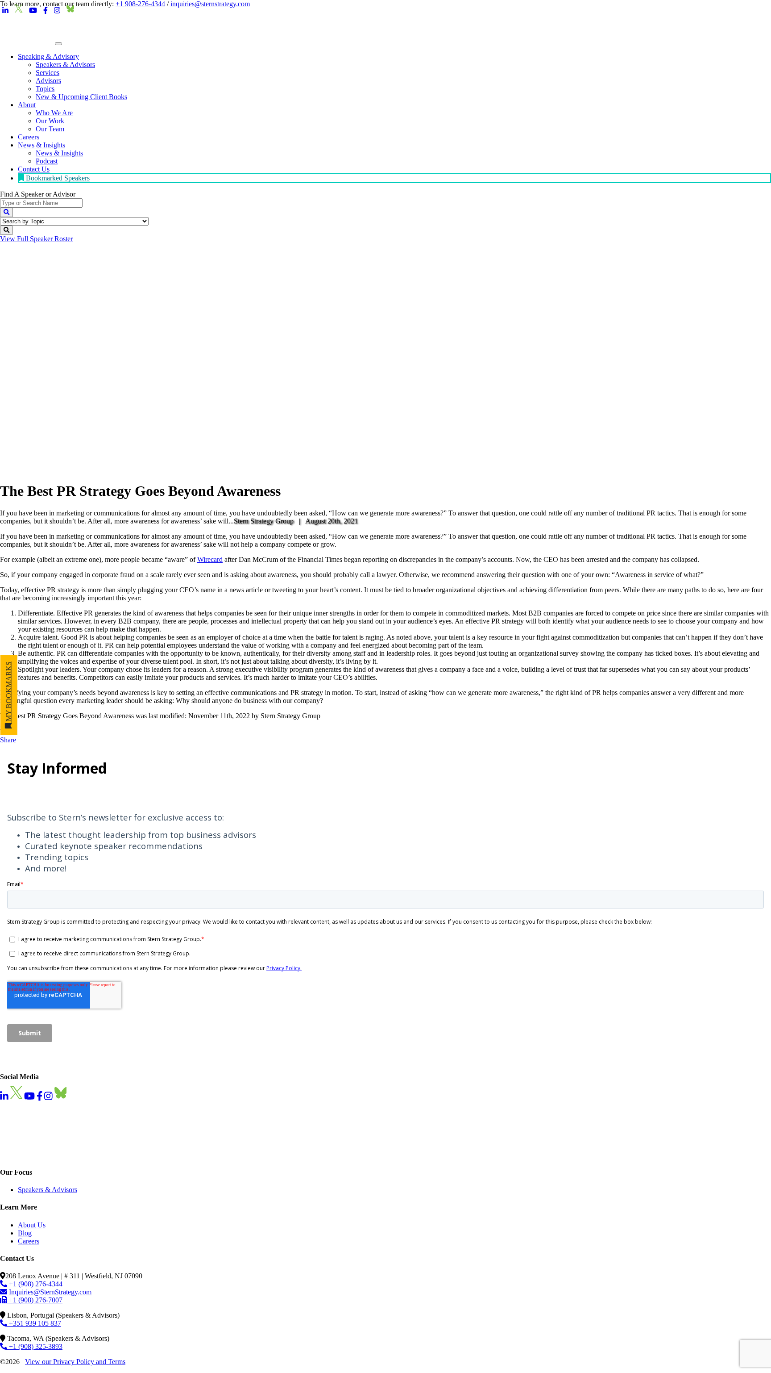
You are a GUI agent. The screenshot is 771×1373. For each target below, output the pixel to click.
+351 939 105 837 (34, 1323)
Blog (25, 1233)
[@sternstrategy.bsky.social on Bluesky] (70, 11)
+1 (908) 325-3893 (34, 1346)
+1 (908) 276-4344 (34, 1284)
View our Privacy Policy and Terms (75, 1361)
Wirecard (210, 559)
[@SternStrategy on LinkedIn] (5, 11)
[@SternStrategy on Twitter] (19, 11)
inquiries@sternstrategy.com (210, 4)
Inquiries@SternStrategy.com (49, 1292)
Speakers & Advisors (47, 1189)
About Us (32, 1225)
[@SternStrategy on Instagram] (57, 11)
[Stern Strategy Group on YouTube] (33, 11)
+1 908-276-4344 (140, 4)
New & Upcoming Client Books (81, 96)
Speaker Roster (36, 239)
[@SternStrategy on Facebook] (45, 11)
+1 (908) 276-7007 (34, 1300)
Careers (28, 1241)
